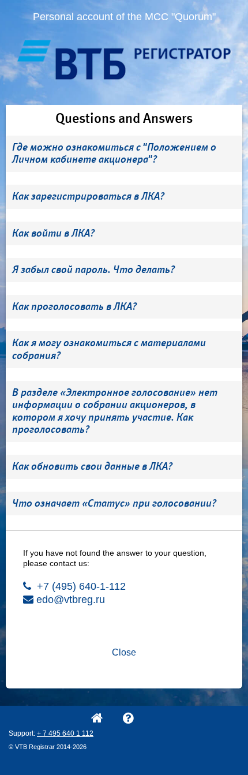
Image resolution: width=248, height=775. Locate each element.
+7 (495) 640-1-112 (80, 586)
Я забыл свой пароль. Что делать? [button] (93, 269)
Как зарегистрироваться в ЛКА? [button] (88, 196)
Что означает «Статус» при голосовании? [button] (114, 503)
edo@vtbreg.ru (69, 599)
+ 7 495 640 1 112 (65, 733)
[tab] (124, 154)
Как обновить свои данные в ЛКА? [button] (92, 466)
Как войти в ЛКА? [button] (53, 233)
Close (124, 652)
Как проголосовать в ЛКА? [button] (74, 306)
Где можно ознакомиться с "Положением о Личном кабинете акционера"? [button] (114, 153)
